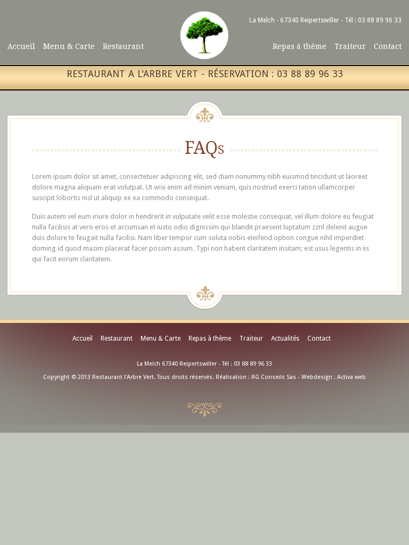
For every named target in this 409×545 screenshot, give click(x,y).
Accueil (21, 46)
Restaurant (123, 46)
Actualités (285, 338)
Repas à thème (299, 46)
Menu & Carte (69, 46)
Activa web (351, 377)
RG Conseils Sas (273, 377)
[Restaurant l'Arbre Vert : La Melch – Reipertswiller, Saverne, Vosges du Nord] (204, 57)
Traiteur (350, 46)
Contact (388, 46)
